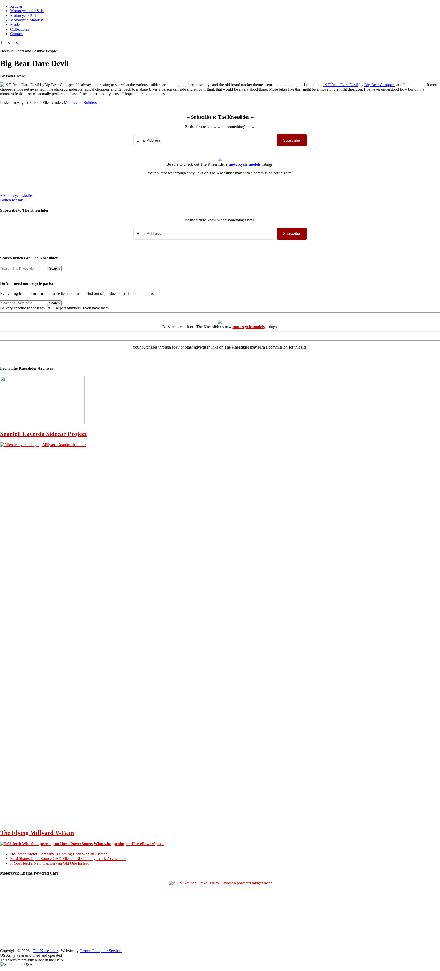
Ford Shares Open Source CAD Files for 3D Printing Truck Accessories (68, 858)
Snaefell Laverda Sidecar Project (43, 434)
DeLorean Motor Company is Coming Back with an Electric (58, 854)
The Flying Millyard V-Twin (37, 832)
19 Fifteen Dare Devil (340, 84)
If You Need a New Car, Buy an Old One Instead (49, 863)
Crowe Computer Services (101, 951)
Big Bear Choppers (379, 84)
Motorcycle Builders (80, 102)
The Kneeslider (12, 42)
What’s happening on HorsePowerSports (129, 844)
